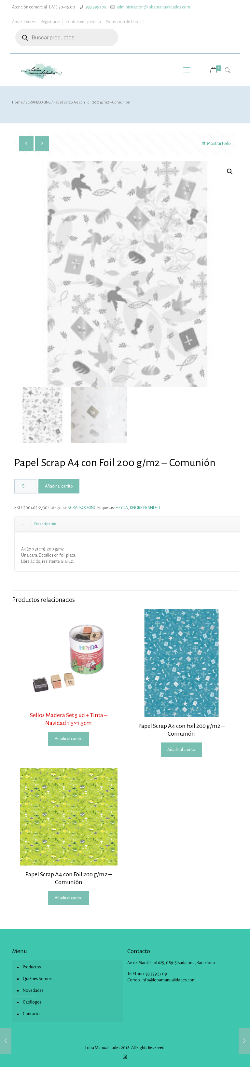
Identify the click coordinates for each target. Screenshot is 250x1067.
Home (17, 102)
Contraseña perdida (83, 22)
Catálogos (32, 1002)
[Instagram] (124, 1057)
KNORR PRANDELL (145, 508)
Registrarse (51, 22)
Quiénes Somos (37, 979)
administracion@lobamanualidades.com (153, 7)
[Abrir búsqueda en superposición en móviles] (66, 37)
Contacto (31, 1014)
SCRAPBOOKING (38, 102)
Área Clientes (24, 22)
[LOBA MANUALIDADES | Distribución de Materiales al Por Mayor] (40, 70)
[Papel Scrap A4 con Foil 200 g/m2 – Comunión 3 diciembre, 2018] (5, 1041)
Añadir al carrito (59, 486)
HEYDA (122, 508)
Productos (32, 967)
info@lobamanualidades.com (169, 980)
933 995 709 (96, 7)
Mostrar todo (219, 143)
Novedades (33, 990)
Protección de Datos (124, 22)
